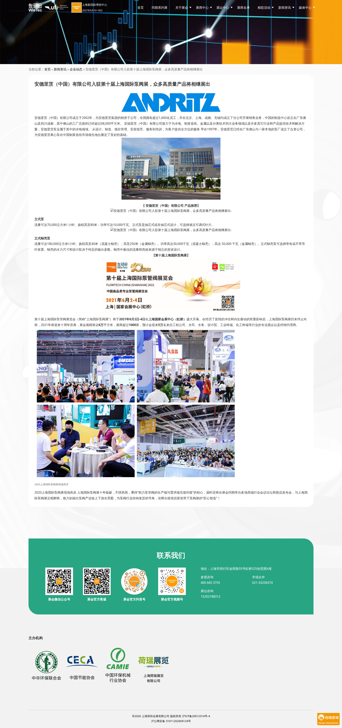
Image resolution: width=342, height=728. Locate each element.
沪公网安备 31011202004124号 (171, 721)
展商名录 (243, 7)
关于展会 (181, 7)
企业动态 (76, 69)
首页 (140, 7)
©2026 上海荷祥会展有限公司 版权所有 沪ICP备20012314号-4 (171, 716)
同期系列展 (159, 7)
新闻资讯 (60, 69)
